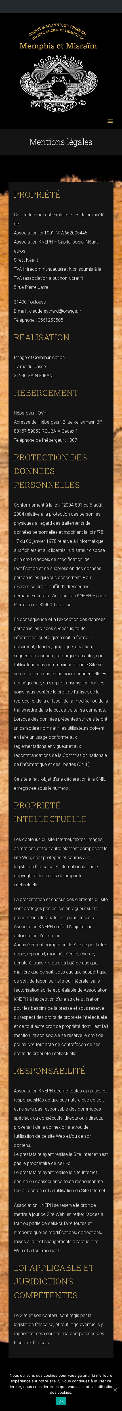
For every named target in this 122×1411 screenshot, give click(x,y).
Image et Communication (39, 357)
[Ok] (115, 1390)
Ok (61, 1401)
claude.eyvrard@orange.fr (55, 311)
